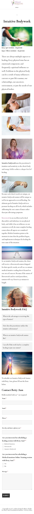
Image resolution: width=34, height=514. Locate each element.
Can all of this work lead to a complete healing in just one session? (16, 346)
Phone (4, 418)
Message (5, 471)
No (5, 466)
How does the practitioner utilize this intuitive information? (15, 327)
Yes (5, 463)
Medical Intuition (10, 444)
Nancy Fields (28, 509)
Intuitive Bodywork (10, 449)
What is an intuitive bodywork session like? (15, 336)
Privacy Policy (28, 510)
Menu (17, 7)
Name (4, 398)
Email (4, 408)
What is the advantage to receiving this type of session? (16, 317)
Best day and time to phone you (11, 428)
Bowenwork (6, 218)
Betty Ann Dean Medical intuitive (17, 2)
